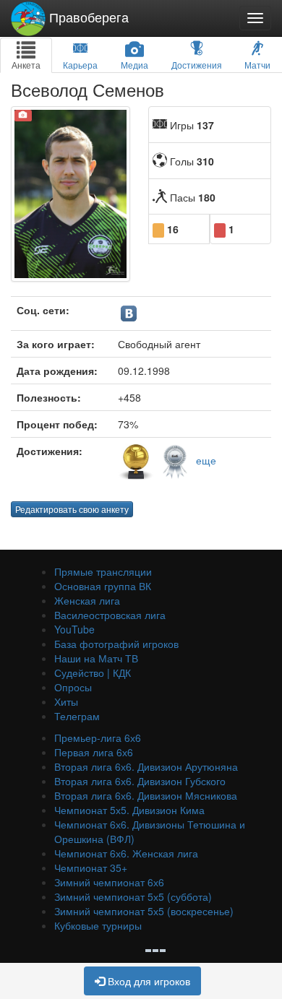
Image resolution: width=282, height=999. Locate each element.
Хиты (66, 701)
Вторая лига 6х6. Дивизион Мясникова (145, 795)
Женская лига (87, 600)
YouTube (74, 629)
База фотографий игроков (116, 643)
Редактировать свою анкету (72, 509)
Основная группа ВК (102, 586)
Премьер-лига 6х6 (97, 737)
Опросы (73, 687)
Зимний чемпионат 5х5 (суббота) (133, 896)
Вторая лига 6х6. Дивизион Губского (140, 781)
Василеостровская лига (110, 614)
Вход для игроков (147, 981)
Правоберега (87, 16)
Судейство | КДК (92, 672)
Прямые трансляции (103, 571)
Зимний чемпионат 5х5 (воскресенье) (144, 911)
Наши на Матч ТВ (96, 658)
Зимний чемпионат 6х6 (109, 882)
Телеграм (77, 716)
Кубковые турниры (98, 925)
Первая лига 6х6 (93, 752)
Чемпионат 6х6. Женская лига (126, 853)
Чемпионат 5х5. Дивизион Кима (129, 810)
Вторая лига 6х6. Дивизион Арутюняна (146, 766)
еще (206, 459)
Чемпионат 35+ (90, 867)
